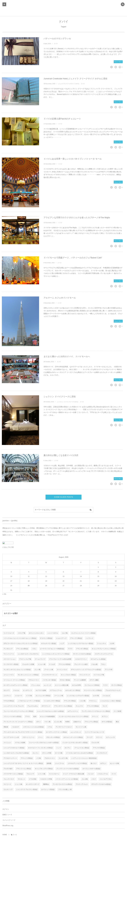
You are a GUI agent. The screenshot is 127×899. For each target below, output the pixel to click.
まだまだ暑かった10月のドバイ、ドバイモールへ (67, 356)
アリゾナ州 (108, 669)
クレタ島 (85, 779)
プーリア (90, 737)
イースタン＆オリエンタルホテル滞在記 (79, 753)
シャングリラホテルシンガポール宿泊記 (50, 711)
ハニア (62, 643)
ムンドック (47, 685)
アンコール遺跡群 (80, 680)
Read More (118, 61)
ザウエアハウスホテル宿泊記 (101, 784)
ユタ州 (112, 643)
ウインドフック (84, 675)
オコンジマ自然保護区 (47, 716)
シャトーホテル (53, 633)
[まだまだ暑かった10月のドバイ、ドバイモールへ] (20, 369)
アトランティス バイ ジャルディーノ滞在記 (18, 722)
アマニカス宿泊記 (65, 664)
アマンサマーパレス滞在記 (63, 706)
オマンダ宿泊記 (107, 722)
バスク (93, 779)
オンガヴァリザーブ (32, 784)
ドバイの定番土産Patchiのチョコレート (62, 119)
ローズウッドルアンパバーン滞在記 (15, 685)
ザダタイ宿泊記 (65, 680)
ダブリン (105, 716)
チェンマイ (79, 706)
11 (29, 576)
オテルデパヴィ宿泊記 (48, 643)
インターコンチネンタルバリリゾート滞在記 (73, 716)
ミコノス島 (18, 784)
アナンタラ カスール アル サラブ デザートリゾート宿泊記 (23, 732)
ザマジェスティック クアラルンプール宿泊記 (86, 669)
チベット (95, 716)
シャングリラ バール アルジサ (14, 706)
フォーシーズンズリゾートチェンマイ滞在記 (18, 711)
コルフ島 (65, 633)
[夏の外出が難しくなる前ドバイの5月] (20, 468)
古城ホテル (77, 722)
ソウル (50, 727)
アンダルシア (8, 649)
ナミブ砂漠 (117, 711)
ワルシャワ (30, 774)
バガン (34, 649)
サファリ (99, 737)
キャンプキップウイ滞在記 (44, 769)
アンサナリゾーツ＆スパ (64, 727)
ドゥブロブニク (102, 753)
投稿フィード (7, 815)
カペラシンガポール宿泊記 (91, 769)
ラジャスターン (54, 774)
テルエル (16, 690)
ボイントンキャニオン (36, 633)
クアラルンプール (56, 690)
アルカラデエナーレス (113, 690)
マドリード (7, 784)
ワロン (103, 664)
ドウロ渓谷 (32, 779)
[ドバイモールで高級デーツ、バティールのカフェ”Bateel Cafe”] (20, 270)
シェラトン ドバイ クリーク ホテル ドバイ (70, 402)
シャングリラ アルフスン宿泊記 (26, 789)
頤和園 (49, 763)
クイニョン (7, 742)
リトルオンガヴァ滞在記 (52, 701)
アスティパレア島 (25, 659)
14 (81, 576)
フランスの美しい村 (65, 789)
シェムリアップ (61, 638)
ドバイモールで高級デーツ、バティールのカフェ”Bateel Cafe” (73, 258)
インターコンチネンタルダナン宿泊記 (75, 742)
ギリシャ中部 (46, 753)
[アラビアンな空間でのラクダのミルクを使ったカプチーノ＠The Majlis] (20, 230)
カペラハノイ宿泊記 (48, 789)
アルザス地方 (8, 769)
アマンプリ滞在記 (76, 638)
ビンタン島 (58, 722)
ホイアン (68, 748)
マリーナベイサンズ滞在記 (93, 690)
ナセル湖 (94, 664)
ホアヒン (103, 763)
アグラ (70, 649)
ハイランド (89, 638)
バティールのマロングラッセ (57, 38)
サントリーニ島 (81, 727)
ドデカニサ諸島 (20, 742)
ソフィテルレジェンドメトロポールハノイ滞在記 (20, 638)
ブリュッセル (35, 685)
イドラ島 (29, 696)
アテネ (27, 716)
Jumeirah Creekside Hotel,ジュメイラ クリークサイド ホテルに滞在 (75, 78)
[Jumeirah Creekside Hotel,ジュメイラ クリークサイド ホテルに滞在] (20, 91)
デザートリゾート (28, 737)
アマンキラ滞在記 (99, 748)
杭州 (34, 716)
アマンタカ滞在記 (22, 649)
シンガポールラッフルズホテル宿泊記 (16, 753)
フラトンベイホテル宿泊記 (12, 716)
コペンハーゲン (9, 675)
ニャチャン (7, 696)
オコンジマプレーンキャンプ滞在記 (104, 649)
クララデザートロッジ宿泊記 (13, 774)
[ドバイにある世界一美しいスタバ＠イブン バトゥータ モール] (20, 182)
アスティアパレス (82, 784)
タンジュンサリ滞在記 (43, 696)
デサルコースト (34, 680)
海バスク (94, 763)
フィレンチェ (101, 643)
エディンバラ (110, 737)
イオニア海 (21, 633)
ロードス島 (58, 753)
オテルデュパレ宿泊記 (98, 659)
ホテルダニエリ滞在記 (72, 690)
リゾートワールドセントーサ (94, 732)
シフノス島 (41, 774)
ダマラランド (46, 706)
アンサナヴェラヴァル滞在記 (62, 784)
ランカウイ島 (63, 758)
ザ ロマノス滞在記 (46, 638)
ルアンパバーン (73, 711)
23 (116, 581)
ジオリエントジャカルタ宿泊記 (33, 727)
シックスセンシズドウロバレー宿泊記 (80, 643)
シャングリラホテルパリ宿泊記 (14, 748)
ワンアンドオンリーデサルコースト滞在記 (96, 711)
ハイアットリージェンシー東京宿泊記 (84, 758)
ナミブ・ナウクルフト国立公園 (73, 774)
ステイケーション (10, 659)
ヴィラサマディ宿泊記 (11, 664)
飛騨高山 (46, 784)
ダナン (38, 722)
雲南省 (6, 727)
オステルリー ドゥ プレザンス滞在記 (40, 748)
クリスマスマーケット (49, 675)
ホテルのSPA (76, 685)
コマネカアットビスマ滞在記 (77, 763)
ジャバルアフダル (105, 779)
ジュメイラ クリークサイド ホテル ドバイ (71, 83)
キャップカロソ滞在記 (68, 675)
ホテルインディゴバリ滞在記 (73, 737)
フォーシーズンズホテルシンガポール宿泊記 (44, 742)
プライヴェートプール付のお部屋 (60, 659)
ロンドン (36, 753)
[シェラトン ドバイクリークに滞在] (20, 420)
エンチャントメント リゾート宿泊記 (83, 633)
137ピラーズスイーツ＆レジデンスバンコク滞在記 (20, 643)
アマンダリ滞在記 (70, 701)
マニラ (105, 706)
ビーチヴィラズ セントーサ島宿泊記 (52, 649)
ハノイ (58, 748)
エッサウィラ (27, 690)
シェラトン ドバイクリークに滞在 (60, 396)
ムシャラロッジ (76, 732)
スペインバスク (62, 669)
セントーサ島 (114, 763)
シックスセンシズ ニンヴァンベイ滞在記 (55, 654)
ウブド (105, 685)
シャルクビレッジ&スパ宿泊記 (110, 701)
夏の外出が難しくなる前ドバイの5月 (61, 455)
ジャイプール (59, 763)
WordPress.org (7, 825)
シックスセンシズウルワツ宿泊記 (78, 696)
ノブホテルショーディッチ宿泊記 (29, 701)
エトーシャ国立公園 (61, 685)
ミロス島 (82, 701)
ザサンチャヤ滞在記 (53, 737)
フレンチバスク (9, 779)
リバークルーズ (9, 633)
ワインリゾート (9, 654)
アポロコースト (50, 758)
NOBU (67, 722)
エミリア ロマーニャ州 (11, 737)
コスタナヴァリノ (81, 659)
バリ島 (38, 758)
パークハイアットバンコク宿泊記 (67, 779)
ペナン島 (47, 722)
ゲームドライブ (40, 659)
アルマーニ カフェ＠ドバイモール (60, 298)
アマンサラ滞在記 (93, 706)
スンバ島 (37, 669)
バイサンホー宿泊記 (49, 680)
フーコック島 (58, 696)
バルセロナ (15, 727)
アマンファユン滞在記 (23, 769)
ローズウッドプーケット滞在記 (56, 732)
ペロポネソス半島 (46, 779)
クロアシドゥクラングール (104, 654)
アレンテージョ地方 (81, 664)
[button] (123, 4)
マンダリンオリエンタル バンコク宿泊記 (17, 669)
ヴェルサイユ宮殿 (28, 664)
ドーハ (40, 737)
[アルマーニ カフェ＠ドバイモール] (20, 321)
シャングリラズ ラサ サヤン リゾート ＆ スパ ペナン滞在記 (23, 763)
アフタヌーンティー (10, 758)
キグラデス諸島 (41, 690)
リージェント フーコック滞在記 (14, 680)
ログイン (5, 809)
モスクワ (7, 690)
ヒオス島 (96, 696)
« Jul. (4, 594)
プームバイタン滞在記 (81, 748)
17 (11, 581)
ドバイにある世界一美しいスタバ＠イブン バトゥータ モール (73, 159)
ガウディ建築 (94, 680)
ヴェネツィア (8, 789)
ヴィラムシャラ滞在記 (92, 685)
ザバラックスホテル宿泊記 (82, 654)
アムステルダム (32, 706)
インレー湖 (41, 664)
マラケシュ (93, 701)
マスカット (21, 779)
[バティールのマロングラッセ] (20, 51)
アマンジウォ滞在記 (91, 722)
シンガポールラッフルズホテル (28, 654)
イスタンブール (102, 774)
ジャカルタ (106, 696)
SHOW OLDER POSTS (63, 497)
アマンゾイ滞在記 (27, 758)
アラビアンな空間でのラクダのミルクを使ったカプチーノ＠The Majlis (77, 217)
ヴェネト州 (95, 742)
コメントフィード (8, 820)
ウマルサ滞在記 (9, 701)
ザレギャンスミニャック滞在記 (28, 675)
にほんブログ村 (8, 547)
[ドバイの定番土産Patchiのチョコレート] (20, 131)
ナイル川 (52, 664)
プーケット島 (48, 669)
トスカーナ (18, 696)
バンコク (91, 774)
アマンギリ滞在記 (82, 649)
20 (63, 581)
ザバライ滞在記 (116, 685)
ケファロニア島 (99, 675)
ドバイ (56, 43)
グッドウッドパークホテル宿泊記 (67, 769)
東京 (117, 722)
